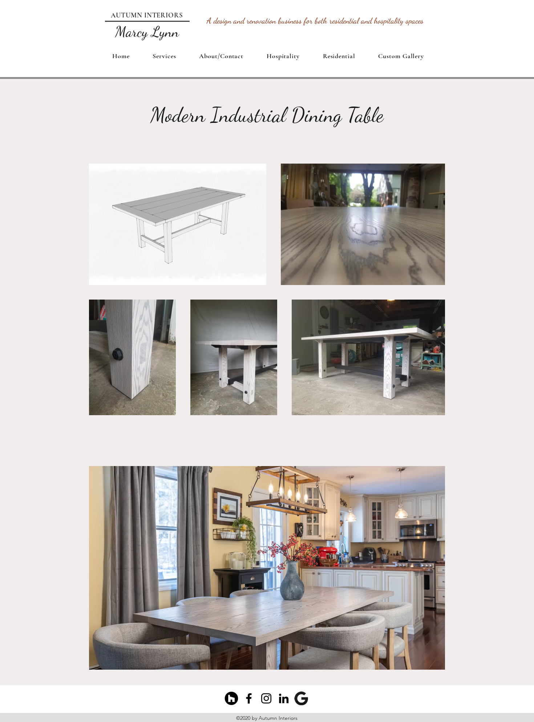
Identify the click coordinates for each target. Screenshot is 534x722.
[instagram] (266, 698)
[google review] (301, 698)
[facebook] (249, 698)
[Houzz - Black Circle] (231, 698)
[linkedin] (284, 698)
